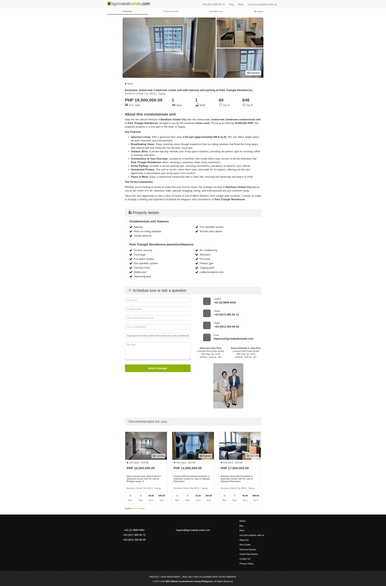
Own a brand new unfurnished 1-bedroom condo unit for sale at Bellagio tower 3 (144, 479)
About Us (244, 540)
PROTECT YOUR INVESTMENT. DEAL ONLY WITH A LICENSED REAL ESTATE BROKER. (193, 577)
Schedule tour (216, 11)
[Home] (128, 3)
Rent (241, 4)
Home (242, 521)
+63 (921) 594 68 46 (226, 326)
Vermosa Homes (247, 549)
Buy (231, 4)
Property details (170, 11)
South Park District (248, 554)
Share (260, 11)
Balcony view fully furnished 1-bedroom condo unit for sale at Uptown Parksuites (237, 479)
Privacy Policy (246, 563)
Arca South (244, 544)
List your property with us (262, 4)
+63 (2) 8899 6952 (225, 302)
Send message (157, 368)
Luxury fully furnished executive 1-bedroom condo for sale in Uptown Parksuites (192, 479)
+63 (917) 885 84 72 (213, 4)
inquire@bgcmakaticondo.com (233, 338)
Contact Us (245, 558)
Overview (127, 11)
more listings (139, 508)
